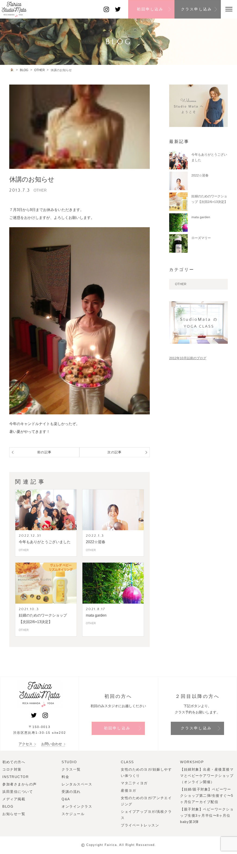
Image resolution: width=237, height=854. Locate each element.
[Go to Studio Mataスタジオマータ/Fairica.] (12, 70)
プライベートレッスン (140, 825)
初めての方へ (13, 762)
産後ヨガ (128, 790)
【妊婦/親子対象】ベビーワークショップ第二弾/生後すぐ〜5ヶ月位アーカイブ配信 (206, 795)
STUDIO (69, 762)
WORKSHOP (192, 762)
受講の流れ (71, 792)
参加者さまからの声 (19, 784)
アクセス (26, 744)
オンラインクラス (77, 806)
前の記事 (44, 452)
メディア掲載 (13, 799)
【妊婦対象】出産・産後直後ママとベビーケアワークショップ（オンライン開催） (207, 775)
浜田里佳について (17, 792)
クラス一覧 (71, 769)
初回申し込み (150, 9)
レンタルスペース (77, 784)
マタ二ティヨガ (134, 783)
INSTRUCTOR (15, 777)
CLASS (127, 762)
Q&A (66, 799)
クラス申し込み (196, 9)
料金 (65, 777)
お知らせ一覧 (13, 814)
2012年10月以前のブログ (187, 358)
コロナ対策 (12, 769)
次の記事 (114, 452)
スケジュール (73, 814)
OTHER (180, 284)
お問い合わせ (52, 744)
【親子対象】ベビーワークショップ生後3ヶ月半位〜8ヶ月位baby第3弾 (207, 815)
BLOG (7, 806)
